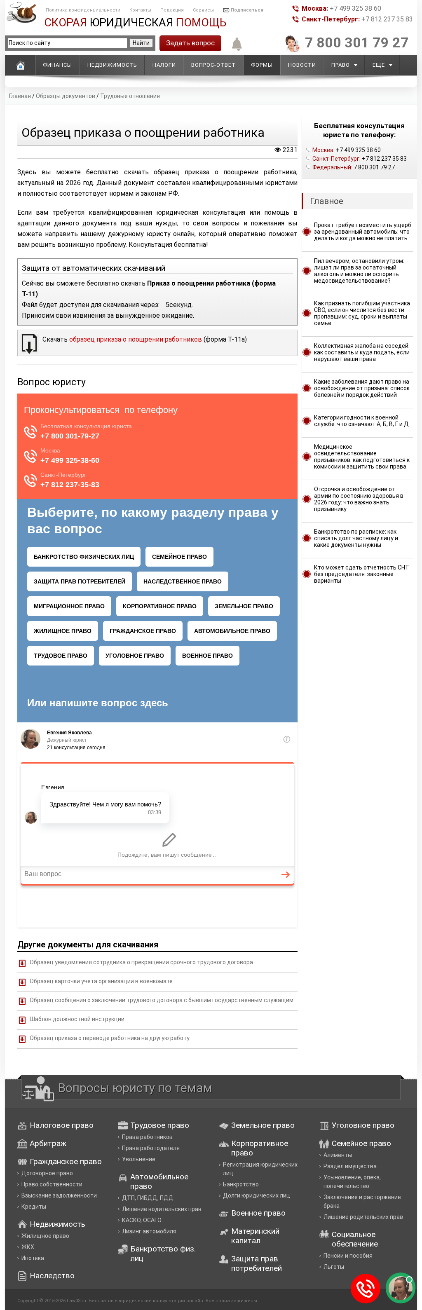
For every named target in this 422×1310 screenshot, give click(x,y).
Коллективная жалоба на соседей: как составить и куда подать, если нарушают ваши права (362, 352)
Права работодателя (151, 1148)
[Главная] (20, 65)
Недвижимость (112, 65)
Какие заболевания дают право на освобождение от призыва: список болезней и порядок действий (362, 388)
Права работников (147, 1137)
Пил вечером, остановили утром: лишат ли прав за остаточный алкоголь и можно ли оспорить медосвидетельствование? (359, 271)
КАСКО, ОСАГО (142, 1220)
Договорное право (47, 1173)
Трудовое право (159, 1125)
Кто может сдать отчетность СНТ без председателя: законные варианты (361, 574)
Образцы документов (65, 96)
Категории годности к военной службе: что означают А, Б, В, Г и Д (361, 420)
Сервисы (203, 10)
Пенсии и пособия (348, 1255)
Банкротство (241, 1184)
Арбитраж (48, 1143)
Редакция (172, 10)
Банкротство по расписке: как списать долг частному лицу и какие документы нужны (356, 538)
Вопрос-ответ (213, 65)
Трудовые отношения (130, 96)
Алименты (338, 1155)
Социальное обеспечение (355, 1239)
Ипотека (32, 1258)
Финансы (57, 65)
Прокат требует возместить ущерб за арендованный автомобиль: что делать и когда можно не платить (362, 231)
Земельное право (263, 1125)
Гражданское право (66, 1161)
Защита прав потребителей (256, 1263)
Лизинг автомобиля (149, 1231)
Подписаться (247, 10)
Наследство (52, 1275)
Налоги (164, 65)
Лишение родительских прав (363, 1217)
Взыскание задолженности (59, 1195)
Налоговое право (62, 1125)
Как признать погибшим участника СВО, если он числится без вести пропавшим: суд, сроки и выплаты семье (362, 313)
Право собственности (51, 1184)
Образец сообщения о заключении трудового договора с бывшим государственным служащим (161, 1000)
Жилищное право (45, 1236)
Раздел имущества (350, 1166)
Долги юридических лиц (256, 1195)
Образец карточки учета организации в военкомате (101, 981)
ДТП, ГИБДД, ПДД (147, 1198)
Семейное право (361, 1143)
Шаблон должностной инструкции (77, 1019)
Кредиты (33, 1206)
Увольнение (138, 1159)
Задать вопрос (190, 43)
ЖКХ (27, 1247)
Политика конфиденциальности (83, 10)
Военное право (258, 1213)
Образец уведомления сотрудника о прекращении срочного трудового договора (141, 962)
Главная (20, 96)
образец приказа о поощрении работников (135, 339)
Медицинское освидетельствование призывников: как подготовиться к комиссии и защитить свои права (362, 456)
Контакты (140, 10)
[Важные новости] (235, 50)
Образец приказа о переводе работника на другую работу (110, 1038)
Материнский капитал (255, 1235)
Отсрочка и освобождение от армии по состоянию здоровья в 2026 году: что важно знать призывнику (358, 499)
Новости (302, 65)
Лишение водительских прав (162, 1209)
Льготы (334, 1266)
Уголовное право (363, 1125)
